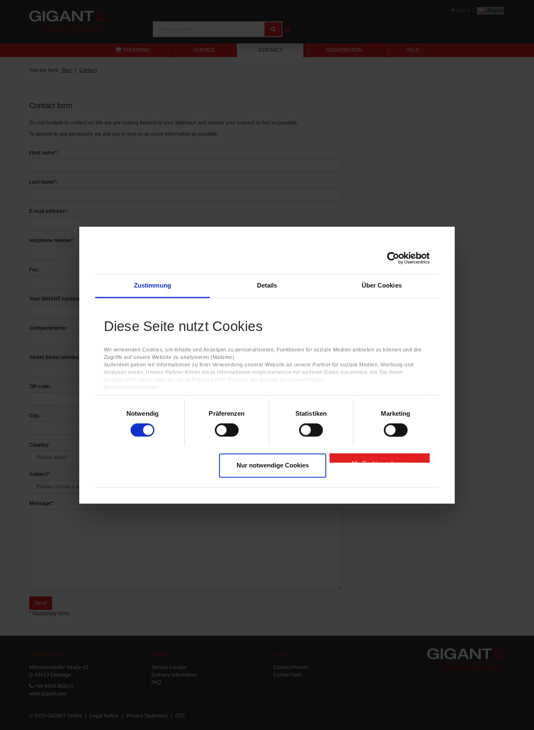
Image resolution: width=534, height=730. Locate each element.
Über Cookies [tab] (382, 285)
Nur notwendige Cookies (273, 465)
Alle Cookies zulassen (379, 461)
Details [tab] (267, 285)
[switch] (227, 430)
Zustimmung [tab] (152, 285)
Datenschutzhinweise (131, 387)
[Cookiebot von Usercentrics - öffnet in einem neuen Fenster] (393, 258)
